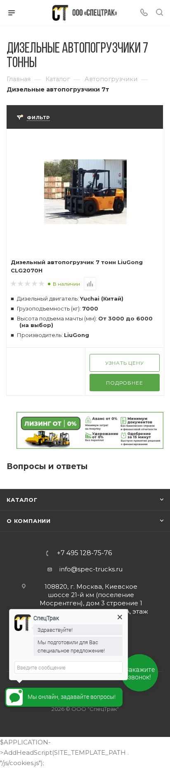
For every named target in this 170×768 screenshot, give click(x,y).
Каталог (22, 499)
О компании (29, 521)
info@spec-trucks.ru (91, 569)
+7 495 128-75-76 (84, 553)
